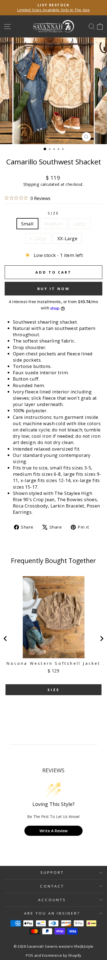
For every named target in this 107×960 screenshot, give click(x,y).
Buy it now (53, 288)
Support (52, 872)
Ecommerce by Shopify (61, 955)
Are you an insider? (52, 913)
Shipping (31, 184)
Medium (53, 224)
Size (53, 213)
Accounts (52, 899)
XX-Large (67, 238)
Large (79, 224)
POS (29, 955)
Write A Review (53, 830)
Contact (52, 886)
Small (27, 224)
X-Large (38, 238)
